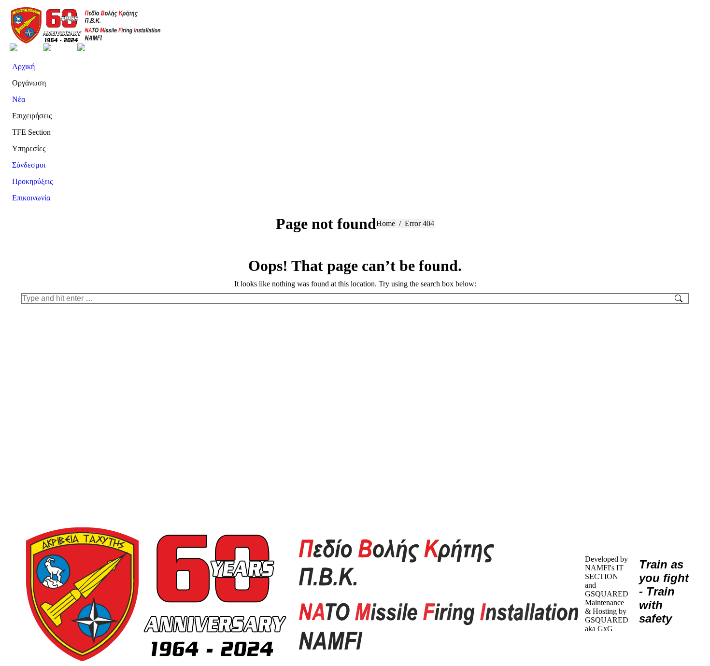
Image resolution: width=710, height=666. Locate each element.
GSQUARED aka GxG (606, 624)
